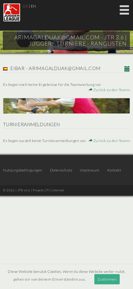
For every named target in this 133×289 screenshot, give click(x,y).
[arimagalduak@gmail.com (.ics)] (127, 69)
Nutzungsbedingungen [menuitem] (22, 170)
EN (33, 6)
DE (25, 6)
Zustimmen (107, 279)
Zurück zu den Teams (111, 89)
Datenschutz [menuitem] (61, 170)
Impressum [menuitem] (90, 170)
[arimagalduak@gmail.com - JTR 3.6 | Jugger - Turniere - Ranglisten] (11, 12)
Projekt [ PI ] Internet (48, 190)
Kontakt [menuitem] (114, 170)
